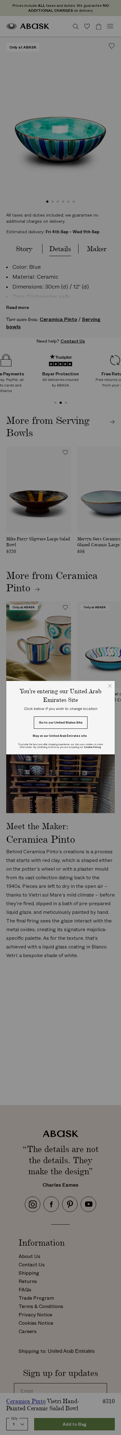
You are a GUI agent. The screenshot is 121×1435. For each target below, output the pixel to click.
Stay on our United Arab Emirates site (60, 736)
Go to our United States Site (61, 722)
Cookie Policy (92, 747)
